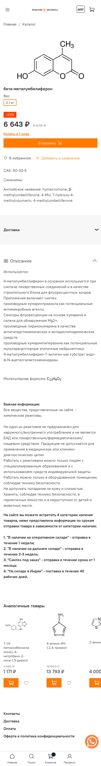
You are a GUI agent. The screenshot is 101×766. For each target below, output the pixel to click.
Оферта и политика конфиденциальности (39, 736)
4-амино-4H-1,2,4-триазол (57, 645)
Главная (10, 24)
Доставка (11, 721)
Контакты (12, 713)
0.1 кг (10, 103)
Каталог (29, 24)
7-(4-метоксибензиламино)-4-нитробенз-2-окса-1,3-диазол (16, 651)
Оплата (10, 728)
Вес (7, 96)
